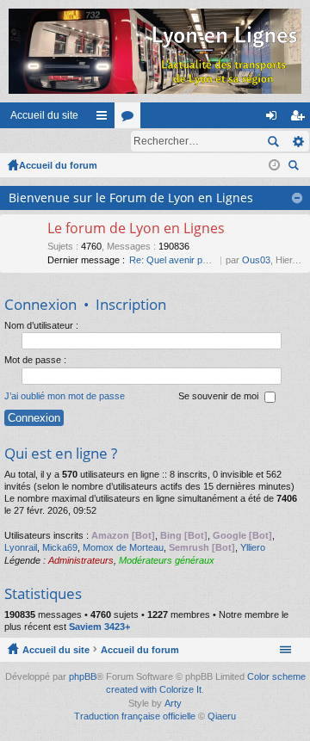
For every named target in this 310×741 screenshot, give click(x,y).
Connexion (40, 304)
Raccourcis (105, 118)
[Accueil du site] (155, 51)
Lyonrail (20, 547)
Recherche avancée (297, 141)
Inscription (131, 304)
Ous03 (256, 260)
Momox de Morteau (123, 547)
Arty (173, 703)
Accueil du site (44, 115)
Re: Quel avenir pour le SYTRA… (199, 260)
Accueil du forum (58, 165)
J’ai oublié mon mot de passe (64, 396)
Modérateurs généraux (166, 560)
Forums (130, 118)
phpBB (82, 676)
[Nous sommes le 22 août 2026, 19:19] (274, 165)
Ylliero (252, 547)
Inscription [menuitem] (300, 118)
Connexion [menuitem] (274, 118)
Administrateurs (81, 560)
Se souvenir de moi (219, 396)
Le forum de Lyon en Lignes (136, 229)
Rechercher (273, 141)
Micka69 (60, 547)
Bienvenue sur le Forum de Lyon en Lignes (131, 197)
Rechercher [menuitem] (295, 167)
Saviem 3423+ (99, 626)
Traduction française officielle (134, 716)
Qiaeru (222, 716)
